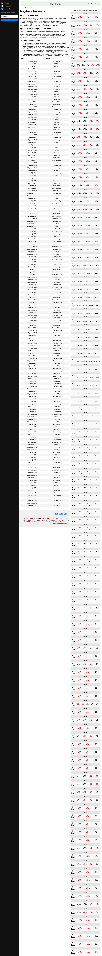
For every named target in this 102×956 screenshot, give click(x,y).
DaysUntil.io (55, 4)
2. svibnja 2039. (32, 490)
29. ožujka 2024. (32, 66)
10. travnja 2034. (32, 348)
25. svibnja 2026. (32, 129)
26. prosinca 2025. (32, 112)
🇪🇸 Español (59, 518)
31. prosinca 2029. (32, 226)
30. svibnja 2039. (32, 493)
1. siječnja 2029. (32, 201)
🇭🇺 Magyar (62, 521)
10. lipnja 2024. (32, 76)
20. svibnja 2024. (32, 74)
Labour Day (57, 71)
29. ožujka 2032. (32, 292)
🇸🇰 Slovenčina (54, 521)
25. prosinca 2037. (32, 444)
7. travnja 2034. (32, 345)
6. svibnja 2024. (32, 71)
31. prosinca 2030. (32, 254)
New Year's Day (56, 61)
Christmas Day (57, 81)
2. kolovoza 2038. (32, 470)
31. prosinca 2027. (32, 170)
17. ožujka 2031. (32, 259)
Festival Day (56, 86)
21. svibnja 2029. (32, 213)
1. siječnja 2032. (32, 284)
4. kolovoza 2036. (32, 414)
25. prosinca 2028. (32, 193)
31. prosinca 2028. (32, 198)
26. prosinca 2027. (32, 168)
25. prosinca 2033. (32, 333)
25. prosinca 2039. (32, 500)
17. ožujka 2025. (32, 91)
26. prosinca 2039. (32, 503)
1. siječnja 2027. (32, 145)
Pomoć (65, 514)
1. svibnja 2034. (32, 350)
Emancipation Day (57, 79)
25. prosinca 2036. (32, 416)
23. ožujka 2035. (32, 373)
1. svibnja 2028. (32, 183)
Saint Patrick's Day (57, 63)
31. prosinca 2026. (32, 142)
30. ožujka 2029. (32, 206)
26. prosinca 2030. (32, 251)
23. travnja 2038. (32, 457)
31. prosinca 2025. (32, 114)
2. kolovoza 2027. (32, 162)
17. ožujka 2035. (32, 371)
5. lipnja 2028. (32, 185)
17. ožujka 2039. (32, 482)
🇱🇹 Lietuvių (64, 523)
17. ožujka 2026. (32, 119)
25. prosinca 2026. (32, 137)
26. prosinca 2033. (32, 335)
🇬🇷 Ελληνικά (37, 521)
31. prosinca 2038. (32, 477)
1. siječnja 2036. (32, 396)
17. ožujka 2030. (32, 231)
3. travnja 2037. (32, 429)
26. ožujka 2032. (32, 289)
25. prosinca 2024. (32, 81)
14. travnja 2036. (32, 404)
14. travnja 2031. (32, 264)
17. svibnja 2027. (32, 157)
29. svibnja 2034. (32, 353)
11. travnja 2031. (32, 261)
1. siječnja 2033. (32, 312)
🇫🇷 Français (34, 518)
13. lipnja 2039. (32, 495)
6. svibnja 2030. (32, 239)
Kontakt (61, 514)
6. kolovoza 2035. (32, 386)
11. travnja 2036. (32, 401)
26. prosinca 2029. (32, 223)
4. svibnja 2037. (32, 434)
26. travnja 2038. (32, 460)
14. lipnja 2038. (32, 465)
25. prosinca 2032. (32, 305)
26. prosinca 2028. (32, 195)
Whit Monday (56, 74)
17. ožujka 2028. (32, 175)
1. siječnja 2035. (32, 368)
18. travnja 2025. (32, 94)
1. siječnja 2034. (32, 340)
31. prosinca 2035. (32, 394)
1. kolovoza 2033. (32, 330)
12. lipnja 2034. (32, 355)
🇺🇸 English (27, 518)
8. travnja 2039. (32, 485)
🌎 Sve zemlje (6, 9)
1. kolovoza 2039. (32, 498)
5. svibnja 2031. (32, 267)
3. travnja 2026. (32, 122)
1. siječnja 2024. (32, 61)
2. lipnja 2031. (32, 269)
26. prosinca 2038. (32, 475)
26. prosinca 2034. (32, 363)
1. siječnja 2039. (32, 480)
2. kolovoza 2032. (32, 302)
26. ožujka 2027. (32, 150)
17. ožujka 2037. (32, 427)
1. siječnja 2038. (32, 452)
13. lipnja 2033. (32, 328)
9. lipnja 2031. (32, 272)
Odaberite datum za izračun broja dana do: (8, 13)
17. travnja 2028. (32, 180)
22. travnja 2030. (32, 236)
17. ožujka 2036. (32, 399)
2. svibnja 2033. (32, 322)
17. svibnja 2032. (32, 297)
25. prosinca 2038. (32, 472)
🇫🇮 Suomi (37, 520)
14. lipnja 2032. (32, 300)
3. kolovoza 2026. (32, 134)
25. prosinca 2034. (32, 361)
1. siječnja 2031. (32, 256)
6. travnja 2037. (32, 432)
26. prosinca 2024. (32, 84)
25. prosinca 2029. (32, 221)
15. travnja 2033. (32, 317)
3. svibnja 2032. (32, 294)
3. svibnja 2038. (32, 462)
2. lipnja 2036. (32, 409)
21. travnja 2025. (32, 96)
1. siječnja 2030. (32, 228)
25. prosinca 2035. (32, 388)
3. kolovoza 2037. (32, 442)
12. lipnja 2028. (32, 188)
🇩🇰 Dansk (66, 518)
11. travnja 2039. (32, 487)
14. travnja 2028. (32, 178)
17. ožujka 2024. (32, 63)
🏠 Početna (5, 3)
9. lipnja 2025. (32, 101)
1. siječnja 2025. (32, 89)
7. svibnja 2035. (32, 378)
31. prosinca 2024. (32, 86)
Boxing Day (57, 84)
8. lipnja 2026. (32, 132)
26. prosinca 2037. (32, 447)
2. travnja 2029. (32, 208)
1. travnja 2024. (32, 68)
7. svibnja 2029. (32, 211)
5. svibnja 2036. (32, 406)
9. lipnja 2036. (32, 411)
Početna (22, 7)
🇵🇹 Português (50, 518)
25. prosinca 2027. (32, 165)
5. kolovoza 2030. (32, 246)
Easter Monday (57, 68)
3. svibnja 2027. (32, 155)
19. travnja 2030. (32, 234)
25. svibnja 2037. (32, 437)
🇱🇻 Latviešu (56, 523)
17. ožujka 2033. (32, 315)
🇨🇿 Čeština (46, 521)
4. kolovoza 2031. (32, 274)
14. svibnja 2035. (32, 381)
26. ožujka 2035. (32, 376)
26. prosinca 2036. (32, 419)
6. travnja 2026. (32, 124)
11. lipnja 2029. (32, 216)
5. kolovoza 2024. (32, 79)
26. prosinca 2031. (32, 279)
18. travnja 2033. (32, 320)
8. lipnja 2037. (32, 439)
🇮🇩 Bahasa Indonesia (54, 520)
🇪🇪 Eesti (30, 521)
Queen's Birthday (56, 76)
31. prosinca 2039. (32, 505)
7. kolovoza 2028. (32, 190)
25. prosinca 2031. (32, 277)
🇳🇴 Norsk (30, 520)
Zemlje (97, 4)
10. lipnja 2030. (32, 241)
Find (9, 19)
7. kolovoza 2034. (32, 358)
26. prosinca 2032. (32, 307)
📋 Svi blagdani (6, 6)
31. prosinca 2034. (32, 366)
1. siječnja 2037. (32, 424)
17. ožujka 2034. (32, 343)
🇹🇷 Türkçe (44, 520)
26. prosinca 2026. (32, 140)
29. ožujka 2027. (32, 152)
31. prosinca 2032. (32, 310)
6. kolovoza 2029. (32, 218)
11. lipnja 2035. (32, 383)
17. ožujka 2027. (32, 147)
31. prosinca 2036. (32, 421)
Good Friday (56, 66)
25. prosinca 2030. (32, 249)
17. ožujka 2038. (32, 454)
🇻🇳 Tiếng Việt (65, 520)
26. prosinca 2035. (32, 391)
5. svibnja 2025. (32, 99)
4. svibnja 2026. (32, 127)
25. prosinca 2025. (32, 109)
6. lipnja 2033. (32, 325)
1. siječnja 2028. (32, 173)
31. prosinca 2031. (32, 282)
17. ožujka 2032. (32, 287)
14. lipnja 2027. (32, 160)
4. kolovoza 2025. (32, 107)
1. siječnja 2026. (32, 117)
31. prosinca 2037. (32, 449)
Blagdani (90, 4)
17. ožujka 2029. (32, 203)
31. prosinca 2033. (32, 338)
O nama (55, 514)
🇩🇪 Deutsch (42, 518)
